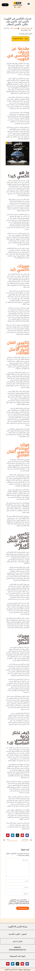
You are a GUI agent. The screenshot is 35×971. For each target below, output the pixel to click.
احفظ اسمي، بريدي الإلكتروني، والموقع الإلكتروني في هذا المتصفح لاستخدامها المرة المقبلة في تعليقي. (18, 902)
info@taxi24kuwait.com (17, 950)
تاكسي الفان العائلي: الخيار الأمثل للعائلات (18, 348)
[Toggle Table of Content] (26, 38)
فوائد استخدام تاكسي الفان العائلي (18, 450)
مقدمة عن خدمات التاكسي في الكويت (18, 53)
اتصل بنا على (17, 941)
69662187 (17, 947)
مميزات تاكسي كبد (19, 267)
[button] (29, 4)
